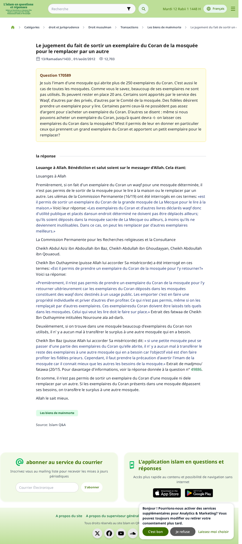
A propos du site (69, 516)
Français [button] (218, 9)
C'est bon (155, 531)
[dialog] (186, 521)
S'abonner (92, 487)
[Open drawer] (233, 8)
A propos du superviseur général (112, 516)
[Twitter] (97, 533)
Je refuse (183, 531)
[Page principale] (13, 27)
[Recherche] (143, 9)
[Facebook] (109, 533)
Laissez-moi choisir (213, 531)
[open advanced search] (128, 8)
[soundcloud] (133, 533)
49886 (196, 369)
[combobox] (88, 8)
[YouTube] (121, 533)
